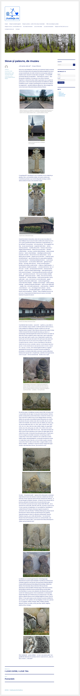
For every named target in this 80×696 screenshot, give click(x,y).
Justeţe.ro (7, 69)
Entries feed (61, 93)
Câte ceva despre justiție (52, 24)
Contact (18, 29)
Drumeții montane (27, 26)
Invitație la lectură (9, 29)
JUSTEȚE (7, 690)
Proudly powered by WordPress (16, 690)
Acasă (6, 24)
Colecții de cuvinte (8, 75)
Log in (60, 92)
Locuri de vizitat (38, 26)
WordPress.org (62, 95)
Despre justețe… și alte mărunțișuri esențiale (33, 24)
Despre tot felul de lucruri (61, 26)
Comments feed (62, 94)
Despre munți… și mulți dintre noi (13, 26)
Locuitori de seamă (48, 26)
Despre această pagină (15, 24)
